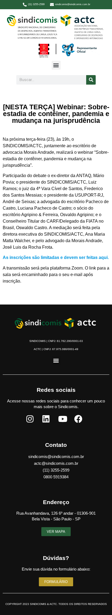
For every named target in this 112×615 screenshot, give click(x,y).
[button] (56, 65)
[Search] (91, 80)
